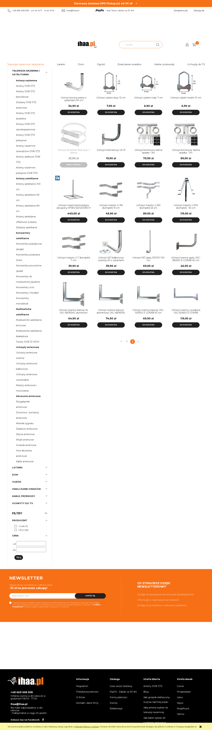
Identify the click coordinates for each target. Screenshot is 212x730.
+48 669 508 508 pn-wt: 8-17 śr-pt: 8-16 (33, 10)
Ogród (101, 64)
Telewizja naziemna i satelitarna (25, 64)
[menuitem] (28, 80)
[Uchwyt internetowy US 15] (111, 134)
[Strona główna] (87, 44)
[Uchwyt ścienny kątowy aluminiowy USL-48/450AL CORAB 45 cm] (111, 294)
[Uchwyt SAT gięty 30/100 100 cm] (148, 242)
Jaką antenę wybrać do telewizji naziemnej (155, 710)
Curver (180, 686)
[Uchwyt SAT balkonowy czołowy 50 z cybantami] (111, 242)
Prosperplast (184, 691)
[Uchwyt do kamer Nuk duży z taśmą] (73, 134)
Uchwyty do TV (196, 64)
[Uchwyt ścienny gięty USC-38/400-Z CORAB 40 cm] (186, 242)
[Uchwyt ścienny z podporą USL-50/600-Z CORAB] (186, 294)
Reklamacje (116, 708)
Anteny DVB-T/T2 (152, 686)
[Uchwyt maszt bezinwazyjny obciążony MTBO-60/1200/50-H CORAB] (73, 189)
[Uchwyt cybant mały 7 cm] (148, 82)
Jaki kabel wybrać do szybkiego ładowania (154, 720)
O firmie (80, 697)
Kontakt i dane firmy (87, 703)
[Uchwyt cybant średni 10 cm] (186, 82)
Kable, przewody (164, 64)
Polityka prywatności (87, 691)
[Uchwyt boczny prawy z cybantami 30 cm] (73, 82)
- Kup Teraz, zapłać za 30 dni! (120, 10)
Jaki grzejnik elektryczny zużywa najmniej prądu (156, 699)
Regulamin (82, 686)
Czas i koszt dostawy (121, 686)
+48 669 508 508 (22, 692)
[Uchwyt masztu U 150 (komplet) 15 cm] (111, 189)
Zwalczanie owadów (129, 64)
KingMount (183, 708)
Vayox (180, 703)
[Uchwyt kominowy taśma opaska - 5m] (148, 134)
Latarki (61, 64)
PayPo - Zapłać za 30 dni (123, 691)
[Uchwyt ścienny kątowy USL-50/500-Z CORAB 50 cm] (148, 294)
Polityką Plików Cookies (87, 726)
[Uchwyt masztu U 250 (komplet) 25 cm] (148, 189)
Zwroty (113, 703)
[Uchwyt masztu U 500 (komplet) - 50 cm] (186, 189)
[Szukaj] (157, 44)
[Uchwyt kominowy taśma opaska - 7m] (186, 134)
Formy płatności (118, 697)
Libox (180, 697)
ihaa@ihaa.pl (72, 10)
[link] (20, 526)
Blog (146, 691)
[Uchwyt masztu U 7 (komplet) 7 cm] (73, 242)
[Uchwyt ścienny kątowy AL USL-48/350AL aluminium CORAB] (73, 294)
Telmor (180, 714)
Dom (81, 64)
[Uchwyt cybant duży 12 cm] (111, 82)
